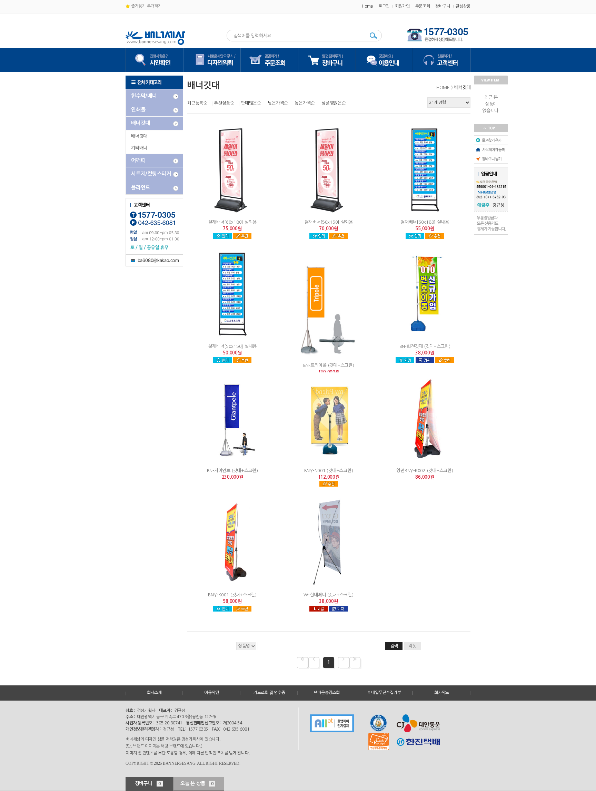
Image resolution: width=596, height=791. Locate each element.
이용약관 (211, 693)
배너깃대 (140, 123)
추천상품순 (224, 103)
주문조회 (422, 6)
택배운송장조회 (327, 693)
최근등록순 (197, 103)
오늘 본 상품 (196, 783)
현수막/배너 (144, 95)
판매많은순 (251, 103)
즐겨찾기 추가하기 (146, 6)
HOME (442, 87)
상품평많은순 (333, 103)
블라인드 (140, 187)
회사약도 (441, 693)
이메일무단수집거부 (384, 693)
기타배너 (139, 148)
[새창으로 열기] (332, 723)
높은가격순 (305, 103)
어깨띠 (138, 160)
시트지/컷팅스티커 (151, 173)
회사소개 (154, 693)
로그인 (383, 6)
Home (367, 6)
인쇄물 (138, 109)
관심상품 (463, 6)
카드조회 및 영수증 (269, 693)
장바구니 (442, 6)
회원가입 (402, 6)
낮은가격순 (278, 103)
